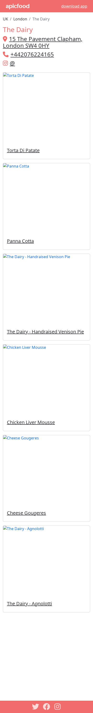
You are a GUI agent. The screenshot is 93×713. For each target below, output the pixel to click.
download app (74, 6)
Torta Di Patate (23, 150)
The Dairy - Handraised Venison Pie (45, 331)
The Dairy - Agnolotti (29, 603)
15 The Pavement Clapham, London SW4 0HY (42, 42)
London (20, 19)
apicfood (18, 6)
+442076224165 (32, 54)
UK (5, 19)
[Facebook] (46, 706)
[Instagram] (57, 706)
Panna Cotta (20, 241)
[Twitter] (35, 706)
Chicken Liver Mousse (31, 422)
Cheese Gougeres (26, 513)
